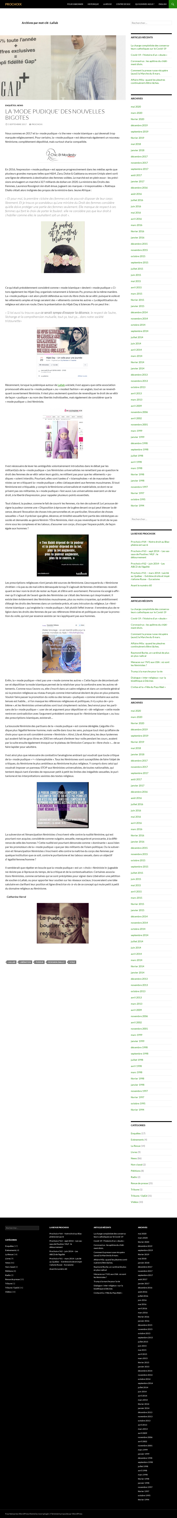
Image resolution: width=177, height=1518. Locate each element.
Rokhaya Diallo (56, 962)
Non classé (136, 1164)
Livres (134, 1152)
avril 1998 (136, 461)
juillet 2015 (137, 268)
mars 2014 (136, 355)
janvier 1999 (137, 436)
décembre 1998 (139, 443)
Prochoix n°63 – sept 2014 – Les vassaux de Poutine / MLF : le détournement (150, 554)
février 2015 (137, 299)
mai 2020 (136, 106)
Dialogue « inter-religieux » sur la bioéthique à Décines (148, 679)
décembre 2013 (139, 374)
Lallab (61, 384)
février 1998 (137, 474)
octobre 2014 (138, 324)
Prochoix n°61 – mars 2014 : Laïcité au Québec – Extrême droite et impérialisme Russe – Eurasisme (150, 576)
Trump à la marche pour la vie (146, 671)
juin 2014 (136, 343)
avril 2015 (136, 287)
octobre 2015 (138, 256)
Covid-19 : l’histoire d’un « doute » (149, 54)
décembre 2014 (139, 312)
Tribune (135, 1189)
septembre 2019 (139, 131)
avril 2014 (136, 349)
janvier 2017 (137, 181)
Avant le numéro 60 (141, 585)
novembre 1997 (139, 486)
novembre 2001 (139, 424)
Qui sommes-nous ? (144, 4)
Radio (134, 1177)
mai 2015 (136, 281)
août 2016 (136, 193)
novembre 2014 (139, 318)
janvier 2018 (137, 150)
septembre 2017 (139, 168)
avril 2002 (136, 418)
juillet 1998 (137, 455)
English (162, 4)
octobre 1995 (138, 499)
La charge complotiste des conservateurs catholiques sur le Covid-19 (150, 47)
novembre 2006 (139, 412)
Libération (25, 962)
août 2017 (136, 175)
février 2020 (137, 119)
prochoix (37, 124)
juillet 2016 (137, 200)
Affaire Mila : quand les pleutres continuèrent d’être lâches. (148, 81)
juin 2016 (136, 206)
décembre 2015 (139, 243)
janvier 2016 (137, 237)
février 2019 (137, 137)
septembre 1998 (139, 449)
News (20, 105)
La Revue (107, 4)
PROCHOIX (13, 4)
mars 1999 (136, 430)
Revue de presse (139, 1183)
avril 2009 (136, 405)
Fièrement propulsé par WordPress (66, 1513)
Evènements (137, 1139)
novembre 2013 (139, 380)
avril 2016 (136, 218)
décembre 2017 (139, 156)
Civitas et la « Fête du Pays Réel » (148, 686)
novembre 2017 (139, 162)
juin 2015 (136, 274)
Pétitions (136, 1170)
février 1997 (137, 493)
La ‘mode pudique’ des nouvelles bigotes (55, 114)
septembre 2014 (139, 331)
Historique (93, 4)
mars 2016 (136, 225)
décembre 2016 (139, 187)
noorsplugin (43, 1513)
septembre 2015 (139, 262)
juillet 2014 (137, 337)
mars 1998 (136, 468)
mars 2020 (136, 112)
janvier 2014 (137, 368)
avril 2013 (136, 393)
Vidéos (134, 1201)
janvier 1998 (137, 480)
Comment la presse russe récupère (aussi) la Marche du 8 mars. (149, 72)
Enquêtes (10, 105)
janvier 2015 (137, 306)
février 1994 (137, 505)
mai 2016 (136, 212)
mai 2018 (136, 144)
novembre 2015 (139, 249)
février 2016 (137, 231)
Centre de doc (123, 4)
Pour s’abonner (75, 4)
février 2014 (137, 362)
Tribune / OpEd (139, 1195)
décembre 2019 (139, 125)
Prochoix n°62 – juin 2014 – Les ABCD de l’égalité (148, 565)
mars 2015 (136, 293)
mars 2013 (136, 399)
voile (72, 962)
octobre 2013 (138, 387)
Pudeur (39, 962)
